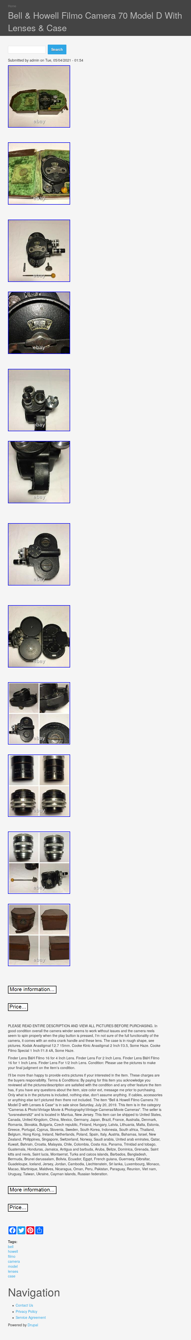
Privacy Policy (26, 1311)
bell (10, 1246)
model (13, 1266)
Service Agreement (31, 1317)
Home (12, 6)
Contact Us (24, 1305)
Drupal (33, 1324)
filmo (11, 1256)
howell (13, 1251)
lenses (13, 1271)
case (11, 1275)
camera (14, 1261)
